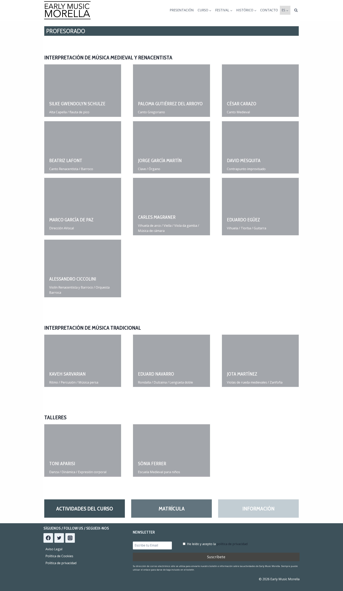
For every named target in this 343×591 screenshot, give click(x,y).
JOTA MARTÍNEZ (242, 374)
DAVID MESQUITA (243, 160)
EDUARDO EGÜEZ (243, 220)
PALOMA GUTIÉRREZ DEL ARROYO (170, 104)
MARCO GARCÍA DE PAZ (71, 220)
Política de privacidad (60, 563)
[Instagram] (70, 538)
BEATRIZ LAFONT (65, 160)
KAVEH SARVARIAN (67, 374)
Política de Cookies (59, 556)
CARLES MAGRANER (156, 217)
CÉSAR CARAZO (241, 104)
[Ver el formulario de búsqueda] (296, 10)
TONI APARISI (62, 463)
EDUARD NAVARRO (156, 374)
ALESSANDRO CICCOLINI (72, 279)
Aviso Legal (53, 549)
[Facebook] (48, 538)
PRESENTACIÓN (182, 10)
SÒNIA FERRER (152, 463)
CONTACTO (269, 10)
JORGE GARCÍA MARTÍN (160, 160)
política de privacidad (232, 544)
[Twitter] (59, 538)
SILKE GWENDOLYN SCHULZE (77, 104)
